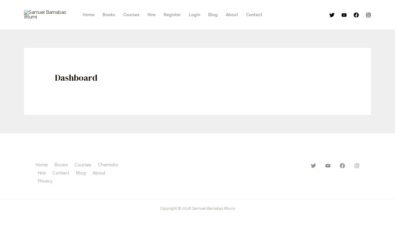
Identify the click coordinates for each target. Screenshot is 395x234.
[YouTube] (344, 15)
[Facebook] (356, 15)
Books (109, 14)
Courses (131, 14)
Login (194, 14)
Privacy (45, 181)
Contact (254, 14)
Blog (213, 14)
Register (172, 14)
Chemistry (108, 164)
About (232, 14)
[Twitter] (332, 15)
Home (89, 14)
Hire (151, 14)
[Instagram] (368, 15)
